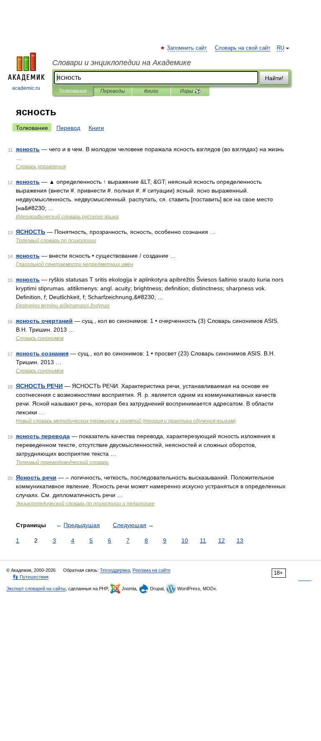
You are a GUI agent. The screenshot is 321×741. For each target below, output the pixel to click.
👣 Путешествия (30, 576)
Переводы (112, 91)
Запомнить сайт (187, 48)
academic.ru (26, 88)
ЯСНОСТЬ (30, 231)
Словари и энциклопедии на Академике (121, 62)
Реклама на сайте (151, 570)
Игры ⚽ (190, 91)
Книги (151, 91)
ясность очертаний (44, 320)
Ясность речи (36, 477)
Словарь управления (41, 167)
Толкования (73, 91)
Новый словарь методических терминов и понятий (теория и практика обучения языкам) (126, 421)
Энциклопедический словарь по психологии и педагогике (85, 504)
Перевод (68, 127)
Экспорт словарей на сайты (36, 588)
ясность (28, 149)
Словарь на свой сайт (242, 48)
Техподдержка (115, 570)
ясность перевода (43, 436)
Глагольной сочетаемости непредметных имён (74, 264)
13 (240, 540)
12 (221, 540)
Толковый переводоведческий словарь (62, 462)
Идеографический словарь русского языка (67, 217)
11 (203, 540)
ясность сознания (42, 353)
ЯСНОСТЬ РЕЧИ (39, 386)
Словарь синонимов (40, 338)
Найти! (274, 78)
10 (184, 540)
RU (280, 48)
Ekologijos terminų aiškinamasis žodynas (63, 306)
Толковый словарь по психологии (56, 241)
